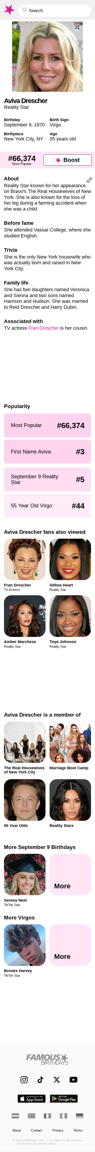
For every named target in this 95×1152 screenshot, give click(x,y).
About (16, 1130)
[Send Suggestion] (89, 180)
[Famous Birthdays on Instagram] (22, 1080)
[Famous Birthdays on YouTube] (72, 1079)
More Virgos (19, 918)
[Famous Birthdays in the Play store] (64, 1099)
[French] (47, 1115)
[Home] (47, 1059)
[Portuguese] (31, 1115)
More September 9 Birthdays (40, 847)
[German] (79, 1115)
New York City (19, 139)
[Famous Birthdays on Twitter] (54, 1080)
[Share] (18, 27)
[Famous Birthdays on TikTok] (38, 1080)
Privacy (57, 1130)
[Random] (77, 27)
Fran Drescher (43, 328)
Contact (36, 1130)
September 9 (17, 125)
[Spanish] (15, 1115)
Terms (78, 1130)
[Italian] (63, 1115)
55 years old (63, 139)
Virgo (55, 125)
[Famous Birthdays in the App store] (31, 1099)
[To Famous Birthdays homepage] (9, 10)
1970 (39, 125)
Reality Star (16, 107)
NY (39, 139)
